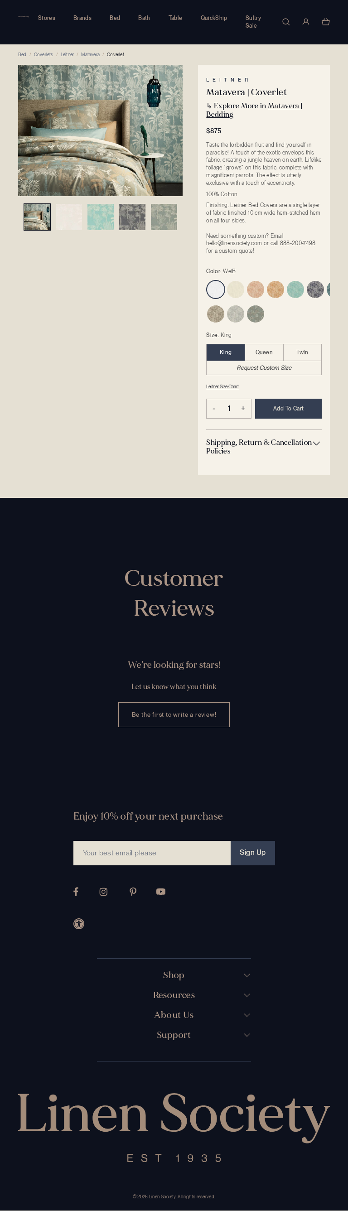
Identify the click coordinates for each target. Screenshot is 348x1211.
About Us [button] (173, 1015)
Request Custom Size (264, 367)
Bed (115, 18)
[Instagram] (103, 891)
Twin (302, 352)
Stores (46, 18)
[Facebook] (75, 891)
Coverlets (43, 54)
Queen (264, 352)
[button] (264, 446)
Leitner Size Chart (222, 386)
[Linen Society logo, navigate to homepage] (23, 17)
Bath (144, 18)
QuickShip (214, 18)
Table (176, 18)
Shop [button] (174, 975)
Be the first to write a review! (174, 714)
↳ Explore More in (254, 110)
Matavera (90, 54)
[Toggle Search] (286, 22)
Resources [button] (174, 995)
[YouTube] (160, 891)
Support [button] (174, 1035)
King (226, 352)
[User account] (306, 22)
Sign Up (253, 852)
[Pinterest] (133, 891)
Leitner (67, 54)
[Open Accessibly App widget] (78, 923)
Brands (82, 18)
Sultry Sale (253, 22)
